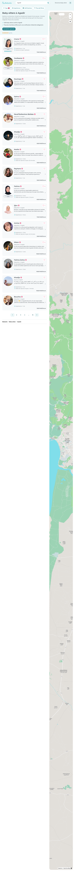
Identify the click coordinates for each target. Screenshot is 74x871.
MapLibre (60, 868)
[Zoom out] (70, 17)
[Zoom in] (70, 14)
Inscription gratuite (9, 29)
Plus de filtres (39, 8)
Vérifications (28, 8)
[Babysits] (7, 3)
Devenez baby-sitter (61, 2)
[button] (62, 436)
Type (7, 8)
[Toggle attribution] (71, 868)
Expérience (16, 8)
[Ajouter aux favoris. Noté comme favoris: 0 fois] (44, 79)
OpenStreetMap (67, 868)
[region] (61, 441)
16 (32, 315)
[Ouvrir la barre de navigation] (70, 2)
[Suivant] (37, 315)
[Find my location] (70, 21)
